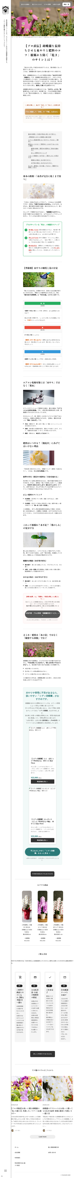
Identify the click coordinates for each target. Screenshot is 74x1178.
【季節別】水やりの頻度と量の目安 (39, 137)
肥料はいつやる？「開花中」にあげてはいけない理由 (43, 145)
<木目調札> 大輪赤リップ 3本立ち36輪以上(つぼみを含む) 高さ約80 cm (58, 929)
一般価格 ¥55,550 (42, 939)
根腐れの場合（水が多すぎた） (41, 160)
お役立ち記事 (56, 4)
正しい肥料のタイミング (39, 152)
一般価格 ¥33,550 (27, 939)
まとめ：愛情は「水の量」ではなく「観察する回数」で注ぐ (43, 166)
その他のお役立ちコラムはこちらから (42, 874)
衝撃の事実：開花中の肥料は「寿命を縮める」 (44, 149)
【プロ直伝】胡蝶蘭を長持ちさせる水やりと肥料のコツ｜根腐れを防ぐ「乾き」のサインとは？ (40, 37)
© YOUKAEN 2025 (65, 1175)
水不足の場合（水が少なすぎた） (42, 163)
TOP (12, 37)
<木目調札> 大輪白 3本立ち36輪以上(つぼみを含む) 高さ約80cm (27, 929)
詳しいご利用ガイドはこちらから (42, 1054)
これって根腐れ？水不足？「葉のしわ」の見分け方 (43, 156)
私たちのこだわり (37, 4)
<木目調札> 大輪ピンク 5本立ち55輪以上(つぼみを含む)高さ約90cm (42, 929)
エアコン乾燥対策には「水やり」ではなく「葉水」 (43, 140)
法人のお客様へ (25, 4)
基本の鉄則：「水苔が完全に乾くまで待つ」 (42, 134)
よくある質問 (47, 4)
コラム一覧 (18, 37)
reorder (5, 1171)
